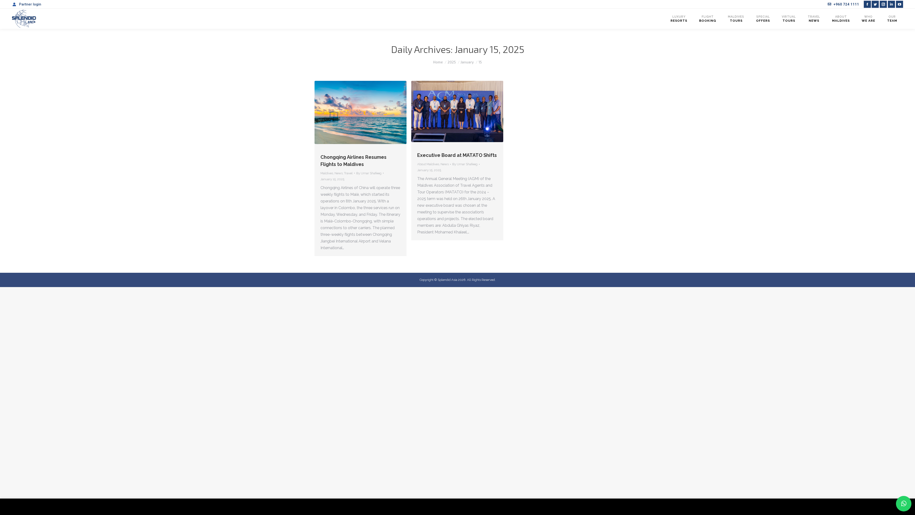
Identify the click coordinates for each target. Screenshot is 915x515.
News (339, 173)
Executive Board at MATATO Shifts (457, 155)
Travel (348, 173)
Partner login (30, 4)
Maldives (326, 173)
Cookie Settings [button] (872, 507)
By (368, 173)
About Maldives (428, 164)
